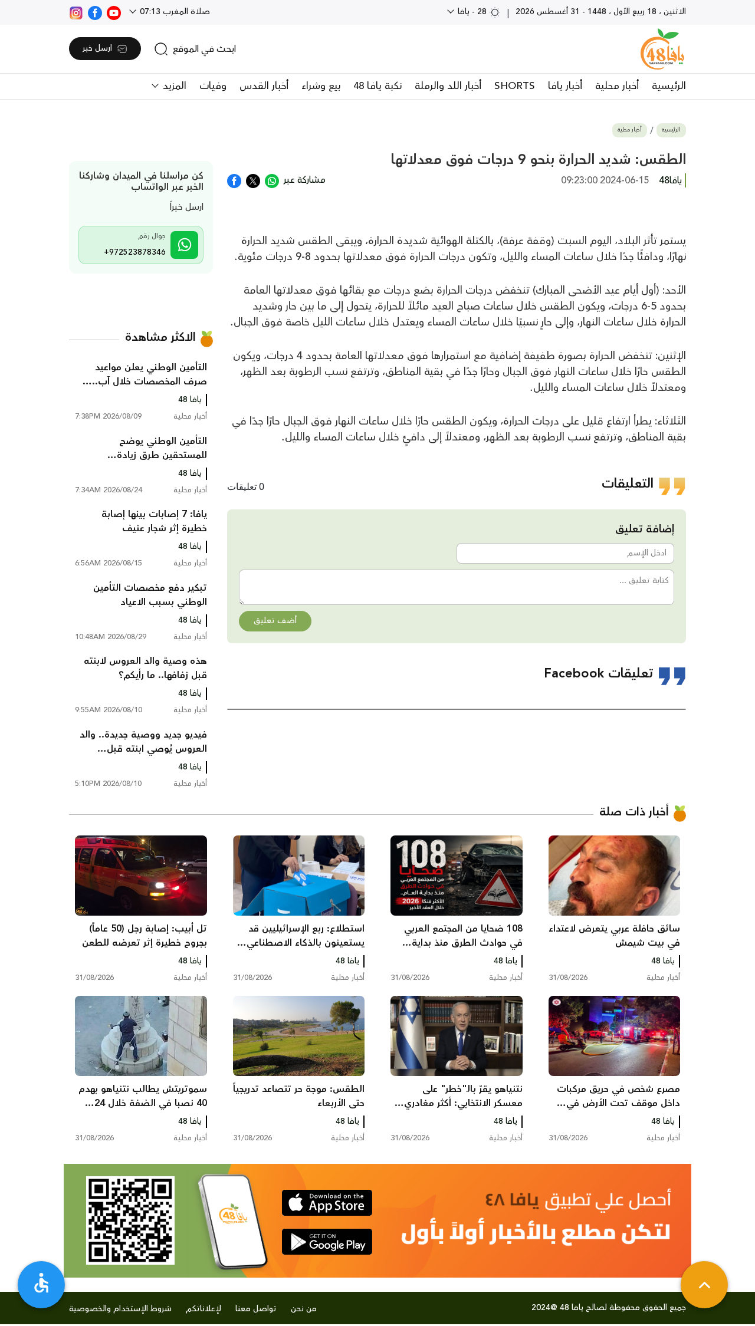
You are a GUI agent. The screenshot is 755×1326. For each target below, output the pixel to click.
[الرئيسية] (662, 49)
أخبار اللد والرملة (448, 86)
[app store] (327, 1202)
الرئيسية (669, 86)
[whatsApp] (272, 179)
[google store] (327, 1241)
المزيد (173, 86)
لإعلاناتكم (203, 1308)
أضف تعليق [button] (275, 620)
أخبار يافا (565, 86)
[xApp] (253, 179)
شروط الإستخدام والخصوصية (120, 1308)
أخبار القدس (263, 86)
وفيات (212, 86)
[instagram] (76, 11)
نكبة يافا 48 (377, 86)
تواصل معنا (256, 1308)
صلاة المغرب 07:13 (173, 11)
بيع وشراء (320, 86)
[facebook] (95, 11)
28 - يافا (472, 11)
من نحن (304, 1308)
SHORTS (514, 86)
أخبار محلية (617, 86)
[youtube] (114, 11)
